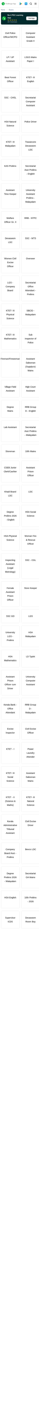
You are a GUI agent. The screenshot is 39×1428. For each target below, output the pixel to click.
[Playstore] (21, 3)
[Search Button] (30, 3)
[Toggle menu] (35, 3)
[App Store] (26, 3)
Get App (31, 18)
